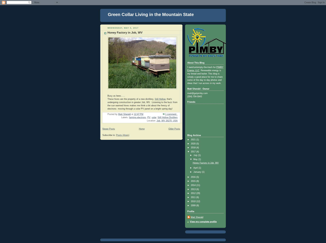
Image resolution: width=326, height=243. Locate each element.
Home (142, 129)
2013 (193, 189)
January (197, 172)
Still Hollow (160, 99)
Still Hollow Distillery (168, 117)
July (195, 155)
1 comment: (171, 114)
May (195, 159)
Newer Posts (108, 129)
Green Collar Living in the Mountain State (151, 14)
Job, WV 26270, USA (167, 121)
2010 (193, 201)
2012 (193, 193)
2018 (193, 147)
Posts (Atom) (122, 135)
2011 (193, 197)
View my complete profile (203, 222)
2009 (193, 205)
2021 (193, 139)
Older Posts (174, 129)
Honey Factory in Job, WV (124, 32)
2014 (193, 185)
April (195, 168)
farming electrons (137, 117)
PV (148, 117)
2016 (193, 177)
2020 (193, 144)
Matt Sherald (197, 217)
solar (154, 117)
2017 (193, 152)
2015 (193, 181)
